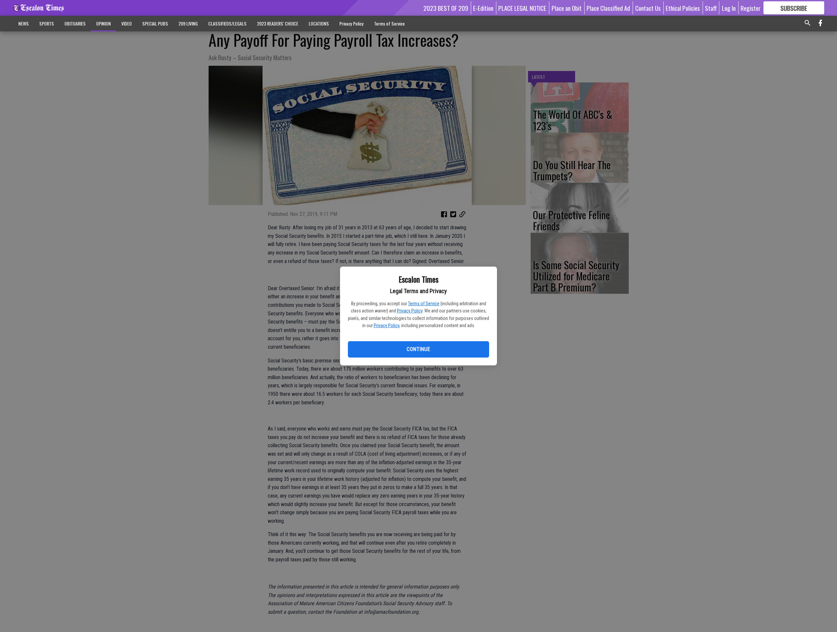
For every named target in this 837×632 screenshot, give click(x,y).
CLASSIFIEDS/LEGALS (227, 23)
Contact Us (648, 8)
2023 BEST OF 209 (445, 8)
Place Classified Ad (608, 8)
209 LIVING (188, 23)
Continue (418, 349)
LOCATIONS (319, 23)
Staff (711, 8)
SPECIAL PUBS (155, 23)
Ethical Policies (683, 8)
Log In (729, 8)
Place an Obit (567, 8)
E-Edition (483, 8)
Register (750, 8)
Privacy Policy (409, 310)
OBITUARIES (75, 23)
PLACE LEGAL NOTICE (522, 8)
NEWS (23, 23)
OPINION (103, 23)
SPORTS (46, 23)
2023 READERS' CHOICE (277, 23)
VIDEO (126, 23)
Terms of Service (423, 303)
